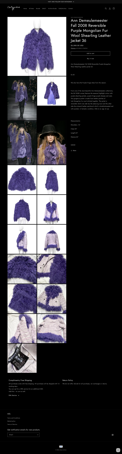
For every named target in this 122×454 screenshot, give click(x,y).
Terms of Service (12, 424)
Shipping (73, 48)
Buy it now (90, 59)
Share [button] (74, 150)
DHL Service (13, 395)
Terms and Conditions (13, 418)
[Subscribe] (37, 435)
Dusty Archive (63, 450)
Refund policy (11, 421)
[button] (106, 8)
